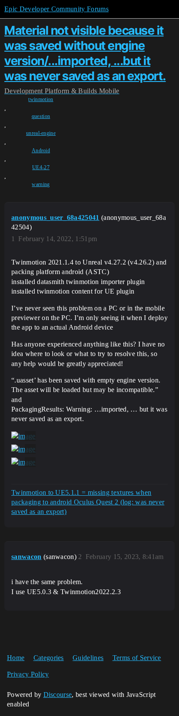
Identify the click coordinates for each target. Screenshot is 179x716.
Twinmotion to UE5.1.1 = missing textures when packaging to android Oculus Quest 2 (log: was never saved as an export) (87, 502)
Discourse (57, 694)
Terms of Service (137, 657)
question (41, 116)
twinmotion (40, 99)
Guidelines (88, 657)
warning (41, 184)
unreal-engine (41, 133)
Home (15, 657)
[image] (23, 436)
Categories (48, 657)
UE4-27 (41, 167)
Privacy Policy (28, 674)
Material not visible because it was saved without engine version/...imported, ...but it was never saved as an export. (85, 53)
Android (41, 150)
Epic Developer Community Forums (56, 9)
